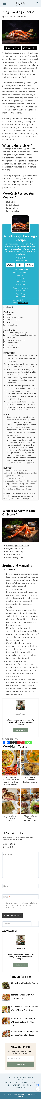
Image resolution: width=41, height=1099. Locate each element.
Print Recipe (30, 48)
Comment (8, 854)
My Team (28, 1085)
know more (20, 730)
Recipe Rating (8, 844)
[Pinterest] (21, 742)
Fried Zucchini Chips (15, 551)
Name (6, 886)
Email (6, 897)
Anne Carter (9, 17)
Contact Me (10, 1082)
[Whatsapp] (28, 742)
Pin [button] (21, 265)
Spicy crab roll (12, 208)
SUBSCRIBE (20, 1064)
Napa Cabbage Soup (15, 557)
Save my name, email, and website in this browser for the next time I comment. (21, 905)
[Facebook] (6, 742)
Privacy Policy (28, 1082)
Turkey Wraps (26, 106)
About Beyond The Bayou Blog (20, 1078)
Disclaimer (14, 1085)
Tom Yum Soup (13, 554)
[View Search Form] (37, 3)
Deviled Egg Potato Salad (17, 545)
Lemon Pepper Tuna (11, 109)
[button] (17, 258)
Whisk (9, 322)
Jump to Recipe (13, 48)
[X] (13, 742)
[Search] (35, 923)
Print (12, 265)
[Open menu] (4, 3)
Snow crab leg (12, 211)
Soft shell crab (12, 205)
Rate (31, 265)
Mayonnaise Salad (14, 548)
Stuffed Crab (12, 202)
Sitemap (20, 1087)
